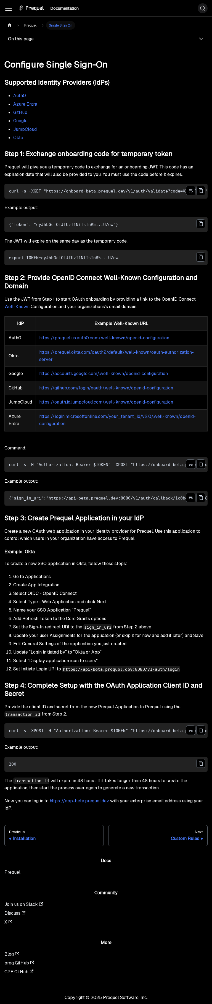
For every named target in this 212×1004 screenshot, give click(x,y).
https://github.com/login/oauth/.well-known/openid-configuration (106, 388)
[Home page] (9, 25)
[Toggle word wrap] (190, 190)
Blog (9, 954)
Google (20, 121)
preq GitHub (16, 963)
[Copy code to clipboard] (200, 190)
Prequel (12, 872)
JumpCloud (25, 129)
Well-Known (17, 306)
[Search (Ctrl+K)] (203, 8)
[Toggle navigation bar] (8, 8)
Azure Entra (25, 104)
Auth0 (19, 95)
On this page (21, 39)
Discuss (12, 913)
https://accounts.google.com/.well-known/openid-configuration (103, 373)
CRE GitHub (16, 972)
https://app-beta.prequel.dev (79, 801)
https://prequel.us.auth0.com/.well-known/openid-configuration (104, 338)
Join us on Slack (21, 904)
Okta (18, 138)
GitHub (20, 112)
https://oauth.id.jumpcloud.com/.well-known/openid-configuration (106, 402)
